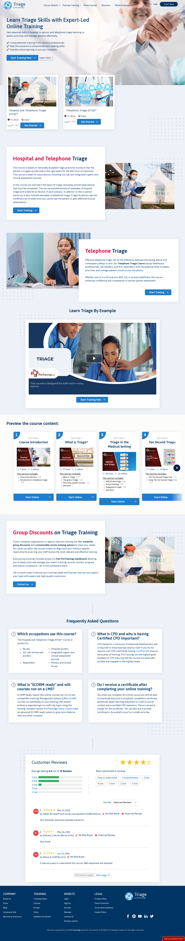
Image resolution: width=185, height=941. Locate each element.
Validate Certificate (42, 917)
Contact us (23, 584)
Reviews (67, 912)
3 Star (35, 784)
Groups (37, 908)
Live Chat (173, 938)
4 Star (35, 781)
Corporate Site (9, 912)
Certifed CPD (142, 651)
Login (66, 899)
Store (36, 912)
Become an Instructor (12, 917)
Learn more (45, 58)
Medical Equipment (124, 5)
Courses (37, 903)
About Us (7, 899)
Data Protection (102, 903)
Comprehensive (130, 777)
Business (106, 5)
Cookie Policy (100, 912)
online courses (65, 708)
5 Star (35, 777)
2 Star (35, 788)
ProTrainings (74, 930)
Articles (67, 908)
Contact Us (69, 917)
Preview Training (70, 5)
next (177, 468)
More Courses (90, 5)
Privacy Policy (101, 899)
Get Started (31, 125)
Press (5, 903)
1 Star (35, 792)
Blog (5, 908)
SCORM (72, 698)
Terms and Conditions (104, 908)
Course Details (51, 5)
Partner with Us (71, 921)
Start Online (32, 497)
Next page (102, 875)
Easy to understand (107, 777)
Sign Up (67, 903)
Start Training (25, 210)
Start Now (169, 4)
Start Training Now (21, 57)
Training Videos (40, 899)
